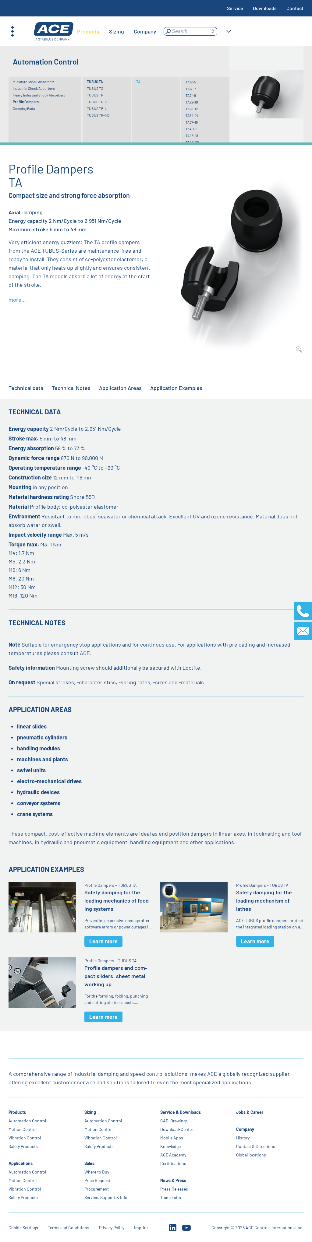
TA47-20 (192, 142)
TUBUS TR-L (97, 108)
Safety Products (23, 1146)
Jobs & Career (249, 1112)
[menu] (116, 31)
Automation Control (27, 1120)
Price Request (97, 1180)
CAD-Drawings (174, 1120)
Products (17, 1112)
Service (235, 8)
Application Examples (176, 387)
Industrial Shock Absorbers (34, 88)
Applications (21, 1163)
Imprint (141, 1227)
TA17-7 (191, 88)
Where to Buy (96, 1171)
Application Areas (120, 387)
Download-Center (176, 1129)
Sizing (90, 1112)
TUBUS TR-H (97, 102)
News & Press (173, 1180)
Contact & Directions (255, 1146)
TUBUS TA (95, 81)
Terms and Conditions (68, 1227)
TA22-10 (192, 102)
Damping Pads (24, 108)
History (243, 1137)
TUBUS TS (95, 88)
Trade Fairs (170, 1197)
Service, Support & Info (105, 1197)
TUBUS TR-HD (98, 115)
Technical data (26, 387)
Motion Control (23, 1129)
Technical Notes (71, 387)
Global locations (251, 1154)
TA (138, 81)
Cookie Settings (23, 1227)
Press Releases (174, 1188)
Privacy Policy (111, 1227)
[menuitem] (88, 31)
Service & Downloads (180, 1112)
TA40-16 (192, 129)
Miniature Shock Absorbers (34, 81)
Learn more (103, 941)
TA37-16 (192, 122)
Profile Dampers (26, 102)
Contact (294, 8)
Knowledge (170, 1146)
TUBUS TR (95, 95)
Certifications (173, 1163)
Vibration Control (25, 1137)
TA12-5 (191, 82)
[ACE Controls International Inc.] (53, 31)
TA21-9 (191, 95)
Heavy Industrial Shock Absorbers (39, 95)
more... (17, 299)
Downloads (265, 8)
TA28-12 (192, 109)
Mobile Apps (171, 1137)
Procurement (96, 1188)
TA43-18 (192, 135)
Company (245, 1129)
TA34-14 (192, 115)
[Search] (213, 31)
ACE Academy (173, 1154)
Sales (89, 1163)
